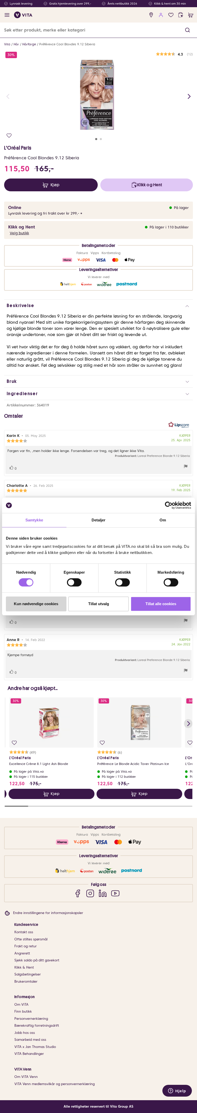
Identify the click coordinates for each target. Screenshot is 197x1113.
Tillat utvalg (98, 604)
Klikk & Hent (24, 967)
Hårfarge (29, 44)
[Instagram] (90, 893)
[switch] (74, 582)
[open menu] (7, 15)
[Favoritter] (171, 15)
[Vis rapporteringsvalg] (186, 467)
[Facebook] (77, 893)
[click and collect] (181, 15)
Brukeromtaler (25, 981)
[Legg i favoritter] (9, 136)
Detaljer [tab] (99, 520)
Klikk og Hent (21, 227)
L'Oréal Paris (18, 147)
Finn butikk (23, 1011)
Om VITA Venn (26, 1077)
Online (14, 207)
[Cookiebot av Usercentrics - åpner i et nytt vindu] (168, 505)
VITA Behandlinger (29, 1054)
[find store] (151, 15)
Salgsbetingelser (27, 974)
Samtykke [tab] (34, 520)
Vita (7, 44)
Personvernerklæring (31, 1019)
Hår (16, 44)
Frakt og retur (25, 946)
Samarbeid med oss (30, 1040)
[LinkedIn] (102, 893)
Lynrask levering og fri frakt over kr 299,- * (45, 213)
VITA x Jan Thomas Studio (35, 1047)
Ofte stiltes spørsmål (30, 939)
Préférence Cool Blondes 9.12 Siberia (67, 44)
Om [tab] (163, 520)
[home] (23, 15)
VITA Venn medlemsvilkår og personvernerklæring (54, 1084)
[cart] (191, 15)
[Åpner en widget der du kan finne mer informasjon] (177, 1091)
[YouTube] (115, 893)
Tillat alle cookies (160, 604)
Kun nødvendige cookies (36, 604)
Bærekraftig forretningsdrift (36, 1025)
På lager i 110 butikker (169, 227)
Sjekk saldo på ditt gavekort (36, 960)
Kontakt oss (23, 932)
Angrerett (22, 953)
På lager (181, 208)
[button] (187, 30)
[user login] (161, 15)
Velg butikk (19, 233)
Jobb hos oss (24, 1033)
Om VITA (21, 1004)
